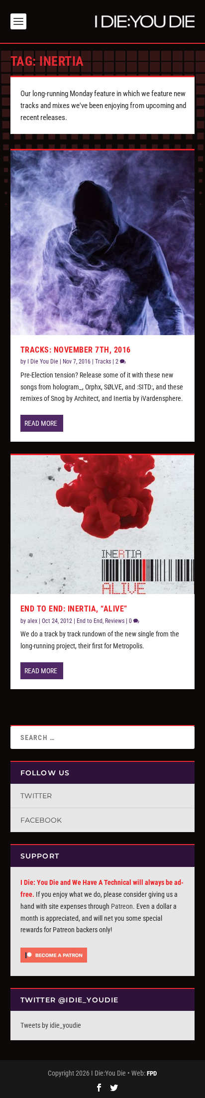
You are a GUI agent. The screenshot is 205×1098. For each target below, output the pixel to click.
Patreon (122, 906)
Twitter (36, 795)
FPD (152, 1073)
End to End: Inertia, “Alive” (73, 608)
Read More (40, 423)
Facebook (41, 820)
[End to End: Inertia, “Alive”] (102, 524)
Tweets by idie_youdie (50, 1025)
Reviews (114, 620)
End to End (89, 620)
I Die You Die (42, 361)
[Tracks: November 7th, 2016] (102, 242)
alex (32, 620)
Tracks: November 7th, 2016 (75, 350)
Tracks (103, 361)
